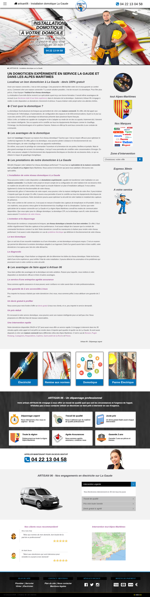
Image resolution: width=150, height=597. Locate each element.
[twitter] (92, 585)
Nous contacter (64, 583)
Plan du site (50, 583)
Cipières (39, 336)
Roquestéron (30, 336)
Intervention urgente (92, 484)
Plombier (19, 583)
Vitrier (18, 586)
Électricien (28, 586)
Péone (67, 336)
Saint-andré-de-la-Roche (53, 336)
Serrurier (29, 583)
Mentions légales (58, 586)
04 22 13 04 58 (131, 4)
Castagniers (19, 336)
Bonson (88, 333)
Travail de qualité (90, 499)
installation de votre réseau (29, 214)
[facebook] (86, 585)
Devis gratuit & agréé (92, 509)
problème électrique (55, 232)
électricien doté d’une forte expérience (32, 98)
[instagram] (97, 585)
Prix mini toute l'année (93, 504)
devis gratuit (43, 306)
